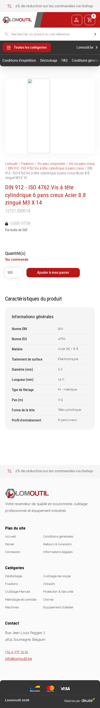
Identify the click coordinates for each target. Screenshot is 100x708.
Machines (12, 607)
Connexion (12, 552)
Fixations (27, 164)
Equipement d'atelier (58, 607)
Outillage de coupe (57, 576)
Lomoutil (11, 164)
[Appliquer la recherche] (95, 34)
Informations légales (58, 552)
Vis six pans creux (82, 164)
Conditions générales (58, 536)
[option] (50, 6)
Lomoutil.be (85, 47)
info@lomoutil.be (18, 659)
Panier (9, 544)
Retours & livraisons (57, 544)
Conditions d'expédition (19, 60)
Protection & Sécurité (58, 591)
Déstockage (48, 60)
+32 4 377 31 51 (16, 652)
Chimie (48, 599)
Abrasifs (49, 584)
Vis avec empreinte (51, 164)
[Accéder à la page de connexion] (77, 20)
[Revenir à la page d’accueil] (17, 20)
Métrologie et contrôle (20, 599)
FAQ (64, 60)
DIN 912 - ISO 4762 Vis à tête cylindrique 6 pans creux (46, 168)
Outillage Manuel (17, 591)
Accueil (10, 536)
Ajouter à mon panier (53, 272)
